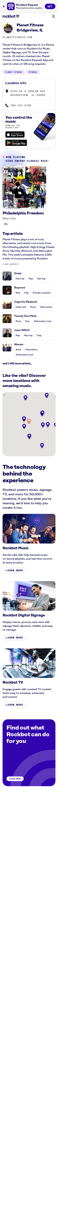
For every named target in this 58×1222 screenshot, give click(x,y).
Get (50, 6)
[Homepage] (11, 16)
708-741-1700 (20, 105)
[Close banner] (3, 6)
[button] (29, 421)
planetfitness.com (17, 37)
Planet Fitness (13, 72)
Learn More (14, 570)
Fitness (33, 72)
